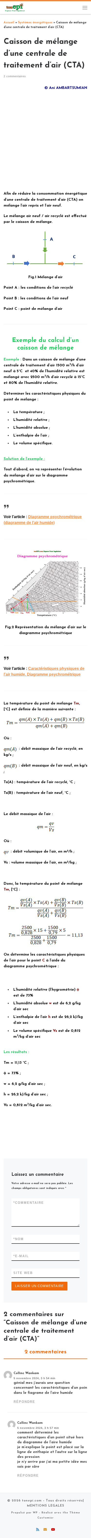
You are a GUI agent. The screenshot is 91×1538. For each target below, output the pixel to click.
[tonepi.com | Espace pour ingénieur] (14, 7)
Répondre (24, 1402)
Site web (23, 1273)
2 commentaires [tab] (45, 1352)
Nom (18, 1239)
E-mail (21, 1256)
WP (35, 1512)
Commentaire (28, 1203)
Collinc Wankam (26, 1373)
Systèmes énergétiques (35, 22)
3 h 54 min (48, 1378)
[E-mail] (45, 1530)
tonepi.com (32, 1500)
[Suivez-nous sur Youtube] (53, 1530)
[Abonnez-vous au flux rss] (37, 1530)
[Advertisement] (45, 140)
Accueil (9, 22)
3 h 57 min (51, 1427)
